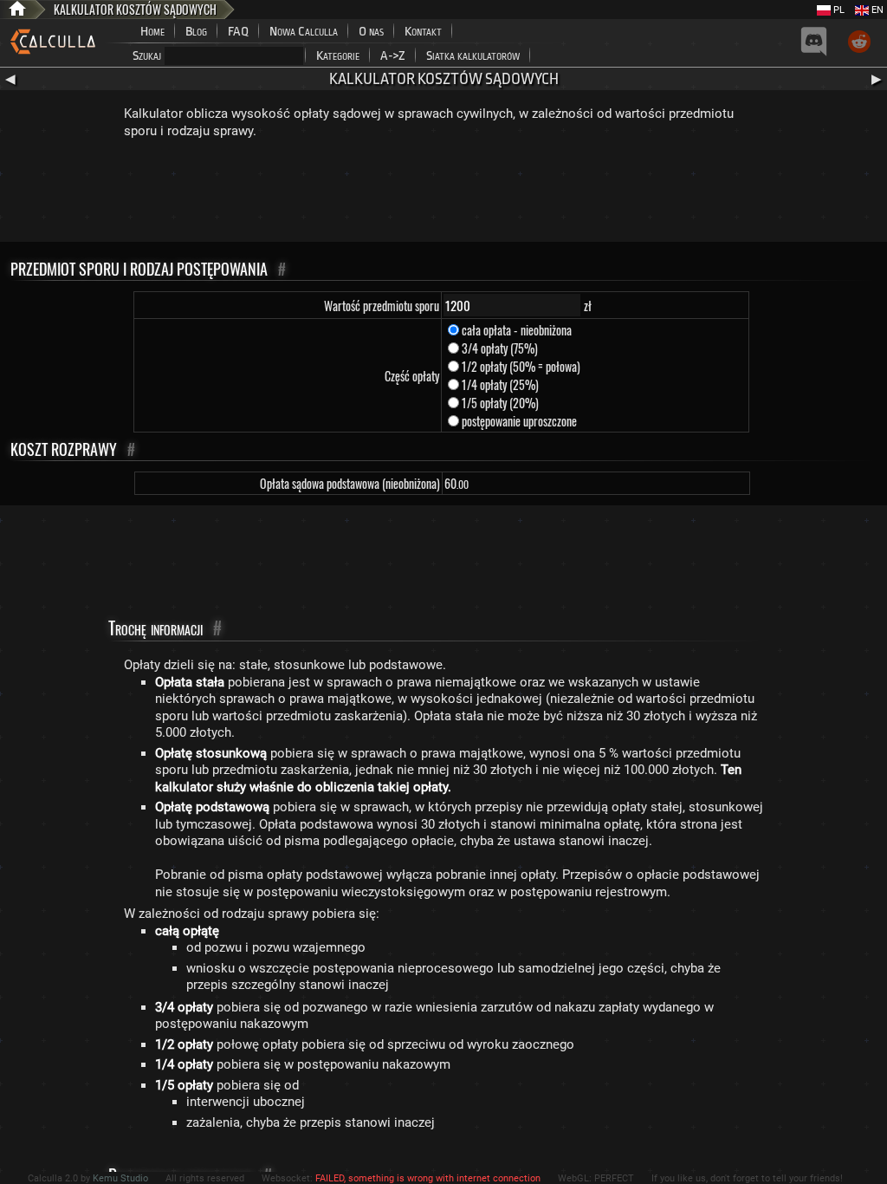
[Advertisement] (443, 194)
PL (838, 10)
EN (876, 10)
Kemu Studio (120, 1178)
